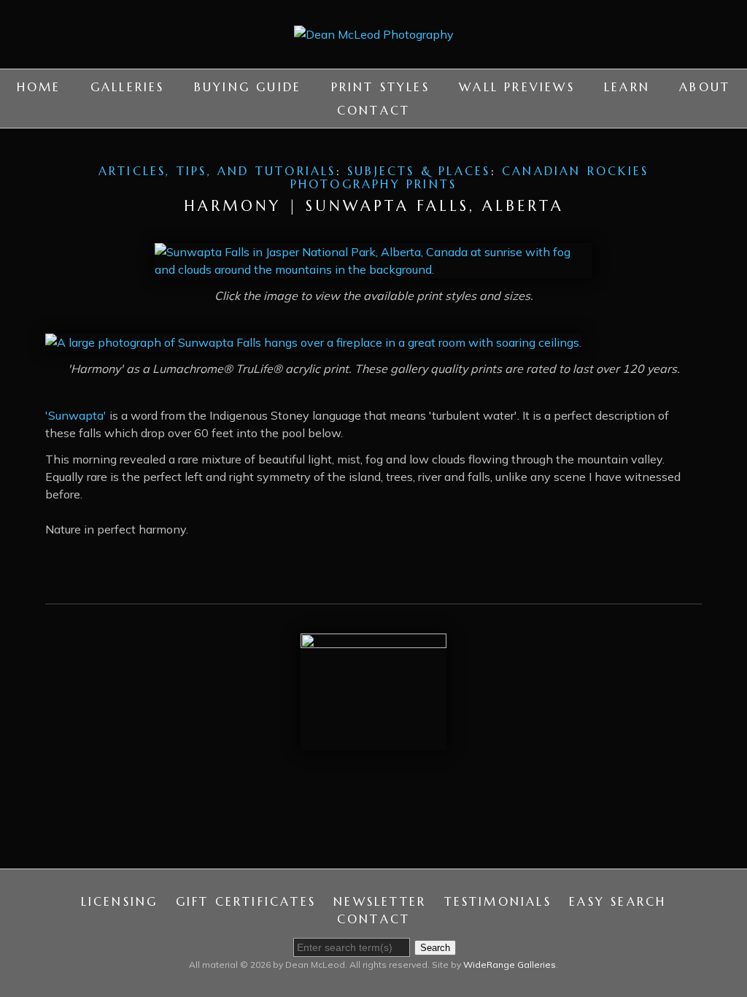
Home (39, 87)
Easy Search (617, 901)
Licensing (119, 901)
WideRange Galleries (509, 964)
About (704, 87)
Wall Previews (517, 87)
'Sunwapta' (76, 415)
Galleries (127, 87)
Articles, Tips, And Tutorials (217, 170)
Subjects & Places (418, 170)
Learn (627, 87)
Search (435, 947)
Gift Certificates (246, 901)
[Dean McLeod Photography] (374, 60)
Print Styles (380, 87)
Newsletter (379, 901)
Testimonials (497, 901)
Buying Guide (247, 87)
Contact (373, 110)
